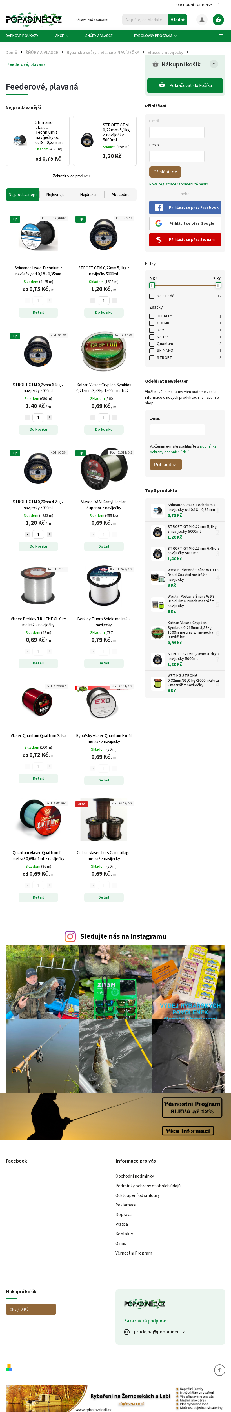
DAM (189, 330)
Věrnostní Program (133, 1253)
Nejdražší (88, 195)
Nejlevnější (55, 195)
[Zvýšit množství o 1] (114, 300)
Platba (121, 1224)
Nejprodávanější (22, 195)
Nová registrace (162, 184)
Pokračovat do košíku (190, 85)
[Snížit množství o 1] (92, 300)
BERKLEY (189, 316)
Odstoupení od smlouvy (137, 1195)
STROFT (189, 357)
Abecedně (121, 195)
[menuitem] (26, 36)
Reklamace (125, 1205)
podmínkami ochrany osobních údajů (185, 449)
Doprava (123, 1215)
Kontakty (124, 1234)
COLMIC (189, 323)
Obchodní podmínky (194, 5)
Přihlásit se (165, 171)
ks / (19, 1309)
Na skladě (189, 296)
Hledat (177, 19)
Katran (189, 337)
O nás (120, 1243)
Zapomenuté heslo (192, 184)
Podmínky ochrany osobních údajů (148, 1186)
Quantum (189, 344)
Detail (38, 312)
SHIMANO (189, 350)
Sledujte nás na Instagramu (123, 936)
